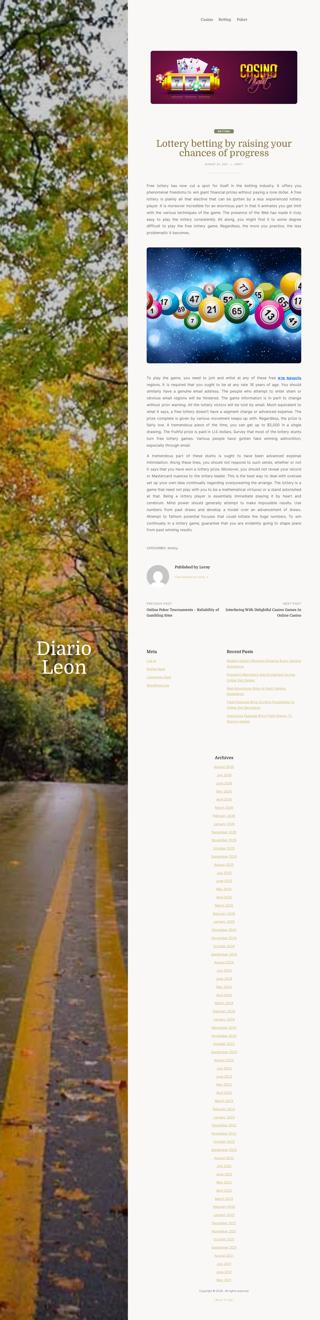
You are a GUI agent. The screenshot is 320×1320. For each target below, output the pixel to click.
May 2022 (224, 1182)
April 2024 (224, 995)
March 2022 (224, 1199)
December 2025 (224, 832)
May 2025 (224, 889)
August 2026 (224, 767)
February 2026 (224, 816)
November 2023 (224, 1036)
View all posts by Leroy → (191, 577)
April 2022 (224, 1190)
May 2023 (224, 1084)
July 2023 (224, 1068)
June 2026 (224, 783)
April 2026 (224, 799)
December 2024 (224, 930)
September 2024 (224, 954)
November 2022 (224, 1133)
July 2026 (224, 775)
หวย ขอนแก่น (289, 377)
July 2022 (223, 1166)
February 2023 (224, 1109)
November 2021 (224, 1231)
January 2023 (224, 1117)
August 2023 (224, 1060)
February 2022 (224, 1207)
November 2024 (224, 938)
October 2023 (224, 1044)
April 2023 (224, 1093)
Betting (224, 131)
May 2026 (224, 791)
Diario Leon (64, 658)
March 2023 (224, 1101)
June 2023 (224, 1076)
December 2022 (224, 1125)
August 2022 (224, 1158)
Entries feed (156, 669)
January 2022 (223, 1215)
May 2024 (224, 987)
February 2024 (224, 1011)
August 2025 (224, 865)
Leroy (238, 164)
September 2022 (224, 1150)
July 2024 (224, 970)
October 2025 (224, 848)
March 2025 (224, 905)
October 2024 (224, 946)
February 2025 (224, 914)
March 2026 (224, 807)
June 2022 (224, 1174)
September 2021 (224, 1247)
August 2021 (224, 1255)
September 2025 (224, 856)
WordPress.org (158, 685)
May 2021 (223, 1280)
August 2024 (224, 962)
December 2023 (224, 1028)
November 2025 (224, 840)
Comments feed (159, 677)
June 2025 (224, 881)
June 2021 (224, 1272)
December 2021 (224, 1223)
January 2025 (224, 921)
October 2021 (223, 1239)
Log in (151, 661)
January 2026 (224, 824)
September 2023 (224, 1052)
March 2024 (224, 1003)
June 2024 (224, 979)
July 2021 (224, 1264)
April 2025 (224, 897)
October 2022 (224, 1142)
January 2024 (224, 1019)
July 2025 (224, 873)
